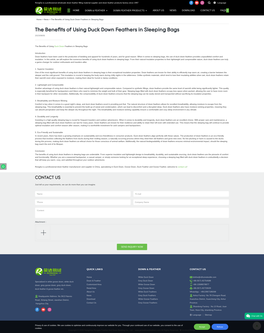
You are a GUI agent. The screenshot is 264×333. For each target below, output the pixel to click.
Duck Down (59, 46)
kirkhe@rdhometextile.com (204, 277)
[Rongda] (3, 166)
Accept (202, 327)
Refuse (220, 327)
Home (76, 10)
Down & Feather (95, 10)
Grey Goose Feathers (147, 303)
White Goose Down (146, 284)
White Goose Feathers (148, 299)
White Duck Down (146, 277)
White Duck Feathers (147, 292)
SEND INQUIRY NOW (132, 247)
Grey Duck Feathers (147, 295)
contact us (182, 167)
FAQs (223, 10)
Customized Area (94, 284)
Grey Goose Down (146, 288)
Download (188, 10)
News (173, 10)
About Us (158, 10)
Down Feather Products (129, 10)
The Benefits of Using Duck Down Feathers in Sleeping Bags (77, 19)
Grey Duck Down (145, 281)
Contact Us (207, 10)
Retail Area (91, 288)
